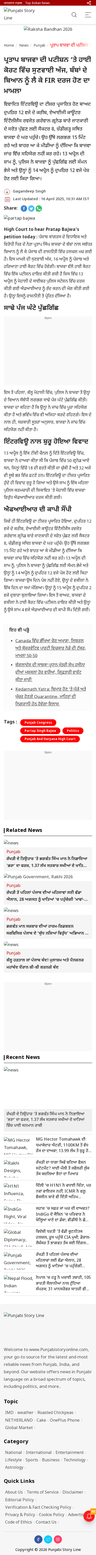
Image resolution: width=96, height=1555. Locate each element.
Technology (74, 1460)
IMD (9, 1413)
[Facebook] (38, 1539)
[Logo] (48, 1328)
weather (25, 1413)
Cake (41, 1420)
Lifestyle (13, 1460)
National (13, 1453)
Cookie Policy (51, 1515)
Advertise (77, 1515)
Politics (73, 731)
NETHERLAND (19, 1420)
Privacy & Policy (20, 1515)
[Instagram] (58, 1539)
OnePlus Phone (65, 1420)
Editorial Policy (19, 1500)
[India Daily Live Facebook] (24, 208)
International (39, 1453)
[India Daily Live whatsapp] (39, 208)
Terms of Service (43, 1492)
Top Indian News (37, 3)
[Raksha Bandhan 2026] (48, 30)
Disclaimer (72, 1492)
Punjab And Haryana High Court (50, 739)
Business (51, 1460)
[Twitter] (48, 1539)
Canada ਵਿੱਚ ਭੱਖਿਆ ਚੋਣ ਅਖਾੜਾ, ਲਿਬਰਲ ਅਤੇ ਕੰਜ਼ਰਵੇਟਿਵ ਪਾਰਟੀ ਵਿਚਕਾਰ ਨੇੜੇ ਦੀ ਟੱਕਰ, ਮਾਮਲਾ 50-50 (50, 648)
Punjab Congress (38, 723)
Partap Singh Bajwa (40, 731)
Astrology (14, 1468)
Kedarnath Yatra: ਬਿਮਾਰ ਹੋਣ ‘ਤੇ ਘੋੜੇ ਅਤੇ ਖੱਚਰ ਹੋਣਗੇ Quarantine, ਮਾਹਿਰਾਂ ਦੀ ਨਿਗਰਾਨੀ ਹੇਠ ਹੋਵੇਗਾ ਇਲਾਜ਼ (50, 697)
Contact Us (46, 1522)
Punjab (39, 45)
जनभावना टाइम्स (13, 3)
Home (9, 45)
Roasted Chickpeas (55, 1413)
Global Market (19, 1428)
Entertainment (70, 1453)
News (24, 45)
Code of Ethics (18, 1522)
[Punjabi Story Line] (22, 14)
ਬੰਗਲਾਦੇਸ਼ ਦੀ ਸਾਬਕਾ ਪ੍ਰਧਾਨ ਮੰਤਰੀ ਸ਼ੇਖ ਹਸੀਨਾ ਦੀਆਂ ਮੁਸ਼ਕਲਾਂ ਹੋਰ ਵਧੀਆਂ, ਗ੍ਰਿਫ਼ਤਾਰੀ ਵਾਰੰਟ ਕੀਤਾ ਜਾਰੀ (50, 672)
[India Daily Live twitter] (31, 208)
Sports (32, 1460)
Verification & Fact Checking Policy (38, 1507)
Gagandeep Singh (29, 191)
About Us (14, 1492)
